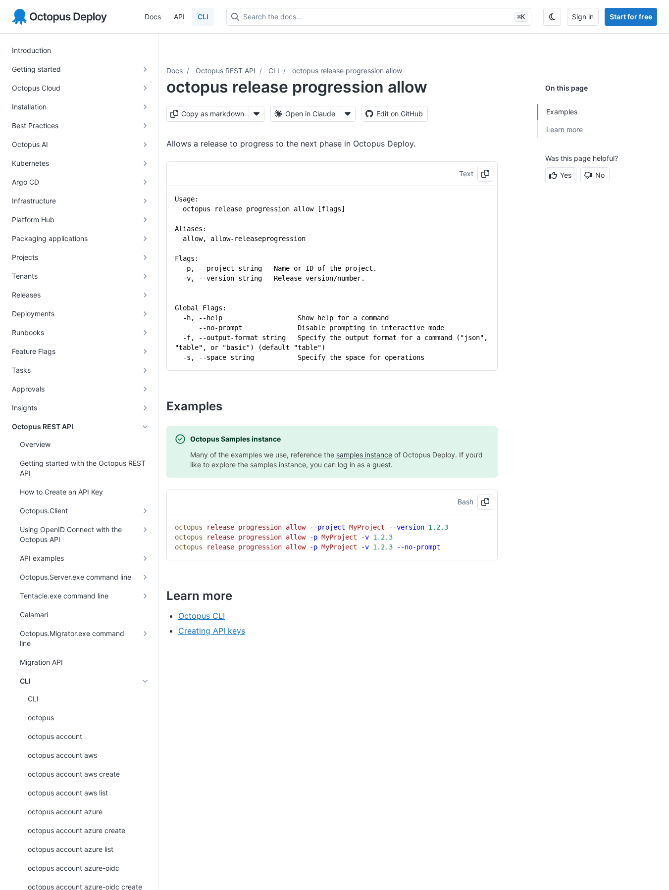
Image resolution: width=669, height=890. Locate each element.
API (179, 16)
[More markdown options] (256, 114)
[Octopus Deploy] (59, 17)
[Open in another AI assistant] (348, 114)
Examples (561, 111)
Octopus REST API (226, 70)
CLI (203, 16)
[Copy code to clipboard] (485, 174)
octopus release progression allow (347, 70)
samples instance (364, 454)
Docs (153, 16)
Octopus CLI (201, 616)
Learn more (564, 129)
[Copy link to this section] (233, 406)
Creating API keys (211, 631)
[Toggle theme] (552, 17)
